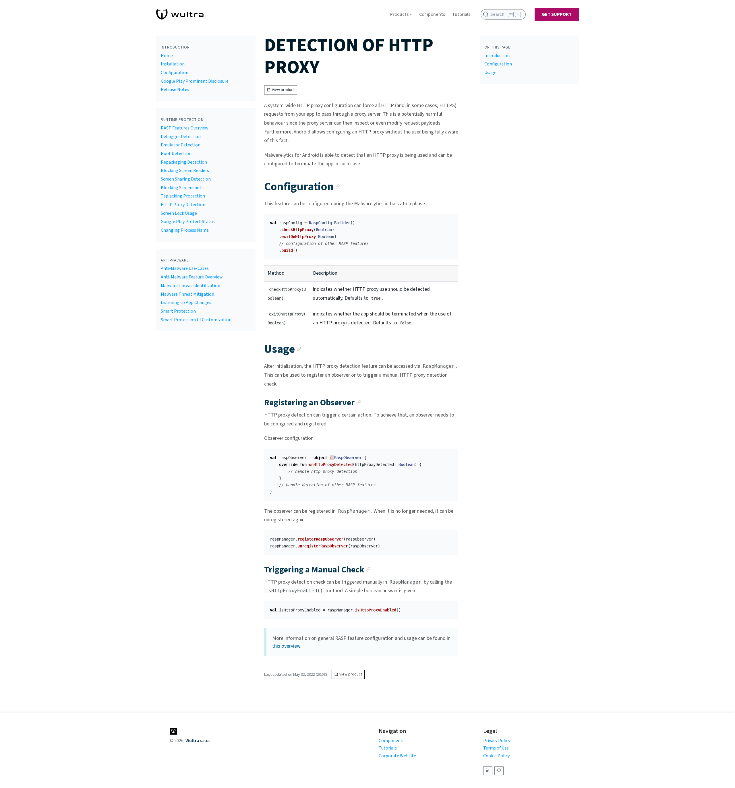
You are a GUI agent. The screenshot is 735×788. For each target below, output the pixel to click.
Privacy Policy (496, 740)
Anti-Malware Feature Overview (192, 277)
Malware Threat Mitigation (187, 294)
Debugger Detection (181, 136)
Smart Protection (178, 311)
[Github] (499, 770)
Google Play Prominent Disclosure (195, 81)
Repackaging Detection (184, 162)
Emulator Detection (180, 145)
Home (167, 56)
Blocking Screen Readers (185, 170)
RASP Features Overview (184, 128)
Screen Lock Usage (179, 213)
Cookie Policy (496, 756)
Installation (173, 64)
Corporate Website (397, 756)
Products (399, 14)
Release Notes (175, 89)
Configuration (174, 72)
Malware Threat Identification (190, 285)
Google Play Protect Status (188, 221)
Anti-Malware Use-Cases (185, 268)
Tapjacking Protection (183, 196)
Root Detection (176, 153)
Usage (490, 72)
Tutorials (461, 14)
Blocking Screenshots (182, 188)
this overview (286, 646)
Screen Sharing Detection (186, 179)
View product (283, 90)
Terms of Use (496, 748)
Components (432, 14)
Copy (449, 220)
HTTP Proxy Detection (183, 205)
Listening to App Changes (186, 302)
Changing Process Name (185, 230)
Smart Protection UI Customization (196, 320)
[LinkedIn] (487, 770)
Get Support (557, 14)
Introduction (497, 56)
